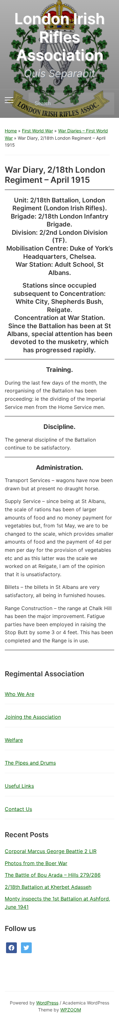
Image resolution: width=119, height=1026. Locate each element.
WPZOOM (70, 1009)
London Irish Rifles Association (59, 36)
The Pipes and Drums (30, 763)
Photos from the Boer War (36, 863)
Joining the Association (33, 717)
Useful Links (19, 786)
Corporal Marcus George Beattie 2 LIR (50, 851)
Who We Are (19, 694)
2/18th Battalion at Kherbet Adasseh (48, 887)
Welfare (14, 740)
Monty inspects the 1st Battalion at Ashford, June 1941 (57, 902)
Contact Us (18, 809)
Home (11, 130)
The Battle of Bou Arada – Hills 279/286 (53, 875)
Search (104, 104)
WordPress (47, 1002)
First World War (37, 130)
